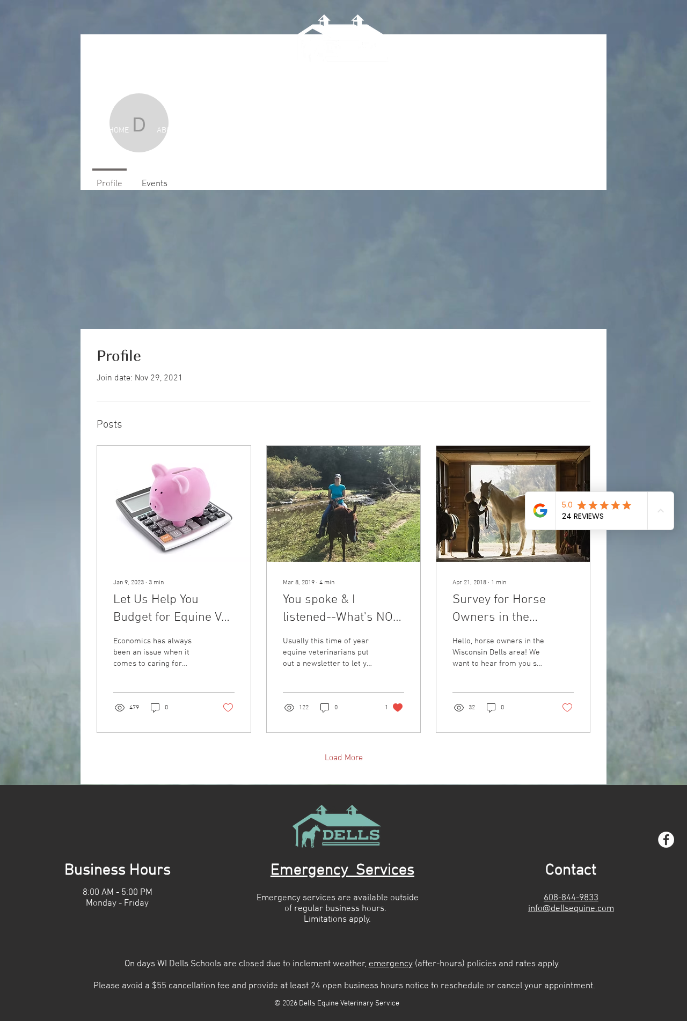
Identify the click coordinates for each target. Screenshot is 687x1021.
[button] (373, 130)
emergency (391, 964)
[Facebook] (666, 840)
